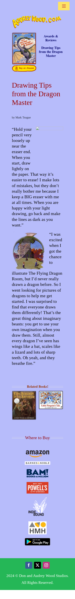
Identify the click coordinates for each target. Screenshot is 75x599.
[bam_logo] (37, 470)
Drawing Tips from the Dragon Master (51, 51)
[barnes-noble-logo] (37, 463)
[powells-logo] (37, 483)
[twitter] (37, 565)
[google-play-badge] (37, 539)
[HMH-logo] (37, 523)
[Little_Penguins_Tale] (51, 392)
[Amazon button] (24, 66)
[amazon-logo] (37, 451)
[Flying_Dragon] (24, 34)
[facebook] (28, 565)
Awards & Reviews (51, 38)
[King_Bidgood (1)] (24, 392)
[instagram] (46, 565)
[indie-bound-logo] (37, 499)
